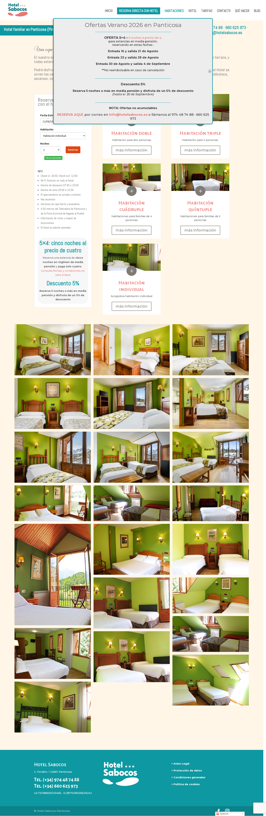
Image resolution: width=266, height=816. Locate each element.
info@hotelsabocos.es (128, 115)
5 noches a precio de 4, (145, 37)
